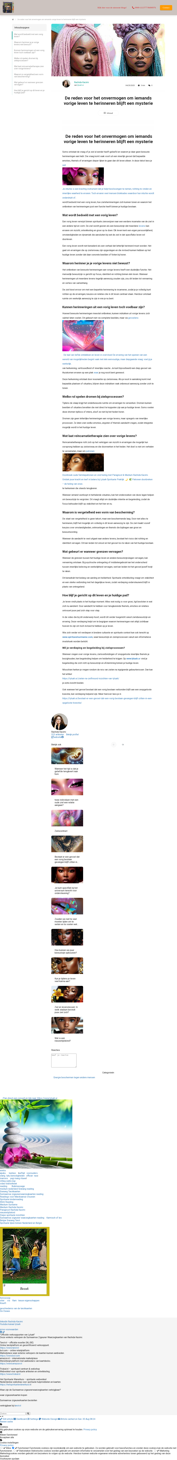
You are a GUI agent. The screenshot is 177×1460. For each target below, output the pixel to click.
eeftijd (22, 1173)
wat (108, 181)
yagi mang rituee (18, 1178)
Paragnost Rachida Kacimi (12, 1210)
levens (142, 226)
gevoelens (107, 341)
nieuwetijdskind (7, 1212)
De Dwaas (5, 1311)
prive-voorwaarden (9, 1329)
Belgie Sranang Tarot (10, 1220)
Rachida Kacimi (81, 82)
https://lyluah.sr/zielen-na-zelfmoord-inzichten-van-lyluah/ (90, 678)
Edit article (8, 1419)
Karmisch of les (54, 1217)
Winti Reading (6, 1202)
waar (96, 372)
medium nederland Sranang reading (17, 1189)
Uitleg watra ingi (7, 1181)
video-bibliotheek (8, 1183)
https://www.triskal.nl (10, 1374)
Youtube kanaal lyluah (10, 1324)
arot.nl (18, 1405)
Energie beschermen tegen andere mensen (74, 1077)
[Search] (28, 1413)
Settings (34, 1419)
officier (29, 1175)
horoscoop (5, 1298)
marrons (4, 1178)
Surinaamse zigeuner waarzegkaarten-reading (22, 1217)
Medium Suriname (8, 1204)
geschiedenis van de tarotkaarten (16, 1308)
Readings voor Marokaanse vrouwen (17, 1196)
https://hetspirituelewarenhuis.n (15, 1384)
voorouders (32, 1173)
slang (2, 1175)
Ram (14, 1300)
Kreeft (3, 1303)
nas (35, 1175)
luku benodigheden (15, 1175)
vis (8, 1300)
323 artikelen (57, 734)
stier (2, 1300)
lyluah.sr (80, 85)
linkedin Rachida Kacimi (11, 1321)
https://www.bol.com (10, 1355)
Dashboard (21, 1419)
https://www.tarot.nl (9, 1348)
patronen (107, 467)
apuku (3, 1173)
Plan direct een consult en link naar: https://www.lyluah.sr (30, 1098)
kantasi (12, 1173)
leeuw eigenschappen (28, 1300)
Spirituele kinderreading (11, 1199)
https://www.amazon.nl (11, 1363)
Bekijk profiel (72, 734)
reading (3, 1186)
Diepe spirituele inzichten (12, 1215)
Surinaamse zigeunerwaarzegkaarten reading (21, 1194)
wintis (3, 1170)
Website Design (49, 1419)
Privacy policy (90, 1429)
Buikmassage (18, 1186)
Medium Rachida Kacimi (11, 1207)
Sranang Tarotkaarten (10, 1191)
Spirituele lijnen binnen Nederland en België (21, 1223)
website (57, 737)
